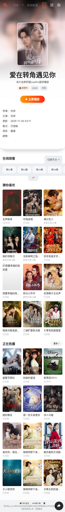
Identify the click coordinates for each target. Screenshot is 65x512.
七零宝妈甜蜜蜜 (52, 330)
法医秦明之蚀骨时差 (32, 256)
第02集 (24, 169)
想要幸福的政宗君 (12, 293)
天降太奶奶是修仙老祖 (53, 489)
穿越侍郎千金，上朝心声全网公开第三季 (32, 489)
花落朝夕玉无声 (52, 293)
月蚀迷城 (28, 219)
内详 (13, 110)
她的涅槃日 (9, 256)
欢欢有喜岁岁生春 (53, 256)
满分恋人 (48, 219)
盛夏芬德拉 (9, 377)
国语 (13, 130)
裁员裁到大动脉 (52, 452)
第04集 (54, 169)
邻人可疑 (48, 414)
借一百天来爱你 (31, 414)
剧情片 (25, 88)
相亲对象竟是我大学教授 (12, 330)
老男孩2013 (50, 377)
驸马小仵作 (29, 293)
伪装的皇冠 (29, 377)
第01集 (9, 169)
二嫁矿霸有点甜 (31, 330)
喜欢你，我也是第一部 (12, 452)
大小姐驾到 (9, 489)
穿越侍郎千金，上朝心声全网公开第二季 (32, 452)
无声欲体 (7, 219)
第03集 (39, 169)
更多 (56, 343)
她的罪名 (7, 414)
